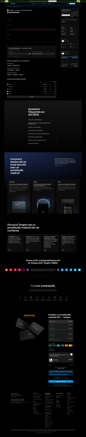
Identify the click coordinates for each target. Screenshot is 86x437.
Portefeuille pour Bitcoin (49, 395)
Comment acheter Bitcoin (48, 415)
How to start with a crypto (37, 394)
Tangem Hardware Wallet (37, 413)
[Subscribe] (22, 399)
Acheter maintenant (52, 1)
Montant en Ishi (10, 51)
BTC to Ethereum (48, 409)
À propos (68, 394)
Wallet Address (58, 405)
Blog (68, 403)
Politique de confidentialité (17, 402)
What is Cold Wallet (36, 396)
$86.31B (55, 93)
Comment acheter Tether (48, 425)
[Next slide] (78, 244)
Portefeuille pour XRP (48, 400)
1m (65, 53)
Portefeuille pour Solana (49, 399)
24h (62, 53)
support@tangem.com (14, 396)
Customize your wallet (71, 401)
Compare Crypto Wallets (37, 399)
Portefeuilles (33, 3)
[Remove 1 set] (49, 350)
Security (68, 396)
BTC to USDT (47, 407)
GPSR (57, 398)
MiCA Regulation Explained (36, 405)
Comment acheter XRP (49, 423)
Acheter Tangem (72, 3)
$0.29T (55, 86)
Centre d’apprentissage (71, 406)
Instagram (43, 299)
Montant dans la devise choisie (37, 51)
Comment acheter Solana (48, 419)
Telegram (37, 299)
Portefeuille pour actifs (49, 403)
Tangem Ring (35, 412)
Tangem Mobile (36, 410)
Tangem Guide (69, 410)
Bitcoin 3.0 (58, 402)
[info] (67, 29)
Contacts (68, 414)
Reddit (25, 299)
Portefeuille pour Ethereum (48, 397)
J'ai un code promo (70, 364)
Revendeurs (69, 399)
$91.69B (55, 91)
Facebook (49, 299)
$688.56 (45, 91)
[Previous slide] (8, 244)
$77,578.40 (45, 84)
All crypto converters (48, 410)
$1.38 (46, 93)
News (68, 404)
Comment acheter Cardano (48, 422)
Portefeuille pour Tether (49, 402)
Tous (68, 53)
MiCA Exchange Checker (37, 403)
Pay (40, 3)
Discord (54, 299)
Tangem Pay (35, 409)
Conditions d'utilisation (60, 394)
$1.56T (55, 84)
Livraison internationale (71, 397)
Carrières (68, 413)
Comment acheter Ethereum (48, 417)
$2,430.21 (45, 86)
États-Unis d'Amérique (63, 367)
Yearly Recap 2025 (70, 411)
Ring (37, 3)
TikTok (66, 299)
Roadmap (68, 407)
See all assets (47, 427)
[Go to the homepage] (13, 3)
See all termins (58, 406)
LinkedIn (60, 299)
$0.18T (55, 89)
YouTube (31, 299)
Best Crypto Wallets (36, 397)
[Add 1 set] (54, 350)
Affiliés (68, 400)
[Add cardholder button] (71, 354)
